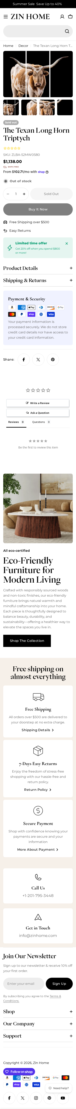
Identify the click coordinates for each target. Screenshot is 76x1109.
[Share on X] (38, 360)
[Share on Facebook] (24, 360)
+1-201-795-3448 (38, 895)
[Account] (62, 16)
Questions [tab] (38, 422)
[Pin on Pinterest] (53, 360)
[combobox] (38, 31)
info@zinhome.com (38, 935)
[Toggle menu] (5, 16)
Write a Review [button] (39, 403)
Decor (23, 46)
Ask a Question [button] (39, 413)
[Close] (67, 243)
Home (8, 46)
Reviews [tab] (13, 422)
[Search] (67, 31)
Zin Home (30, 16)
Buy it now (38, 209)
